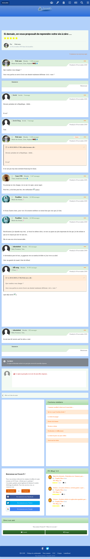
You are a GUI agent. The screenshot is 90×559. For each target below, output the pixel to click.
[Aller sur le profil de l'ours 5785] (6, 178)
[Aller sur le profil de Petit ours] (6, 45)
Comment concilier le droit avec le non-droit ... (61, 407)
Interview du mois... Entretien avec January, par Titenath (68, 476)
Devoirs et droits (52, 426)
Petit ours (18, 44)
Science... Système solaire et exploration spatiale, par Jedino (69, 499)
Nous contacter (46, 553)
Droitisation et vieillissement (55, 431)
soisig (17, 267)
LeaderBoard (67, 553)
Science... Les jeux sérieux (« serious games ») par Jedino (68, 488)
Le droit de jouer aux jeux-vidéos (57, 435)
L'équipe (59, 553)
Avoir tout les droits (53, 440)
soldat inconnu (26, 147)
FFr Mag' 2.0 (57, 480)
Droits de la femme (53, 421)
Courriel (24, 532)
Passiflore (18, 197)
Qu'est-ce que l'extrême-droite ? (56, 412)
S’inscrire (25, 491)
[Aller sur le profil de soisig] (6, 269)
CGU (53, 553)
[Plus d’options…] (84, 61)
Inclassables (29, 46)
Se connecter (11, 491)
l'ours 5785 (18, 176)
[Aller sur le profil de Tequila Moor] (50, 477)
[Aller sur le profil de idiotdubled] (6, 249)
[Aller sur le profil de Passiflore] (6, 199)
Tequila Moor (59, 478)
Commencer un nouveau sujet (78, 54)
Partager (66, 532)
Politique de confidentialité (34, 553)
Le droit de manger (53, 417)
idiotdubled (17, 247)
